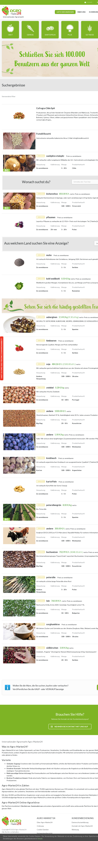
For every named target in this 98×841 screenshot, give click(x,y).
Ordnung (40, 826)
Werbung (75, 830)
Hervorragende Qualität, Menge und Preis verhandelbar (57, 345)
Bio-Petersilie (41, 509)
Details (40, 839)
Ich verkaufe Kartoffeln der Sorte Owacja (51, 486)
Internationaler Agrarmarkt (13, 17)
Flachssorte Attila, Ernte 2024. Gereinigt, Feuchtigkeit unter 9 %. (60, 605)
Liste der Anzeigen (65, 12)
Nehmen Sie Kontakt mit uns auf (71, 726)
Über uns (81, 12)
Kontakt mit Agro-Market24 (82, 826)
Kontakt (89, 2)
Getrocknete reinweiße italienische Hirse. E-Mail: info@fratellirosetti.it (62, 138)
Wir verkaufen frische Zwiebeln (48, 392)
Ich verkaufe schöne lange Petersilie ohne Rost (53, 581)
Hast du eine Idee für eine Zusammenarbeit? (1, 358)
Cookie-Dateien (43, 830)
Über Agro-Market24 (44, 822)
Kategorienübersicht (44, 833)
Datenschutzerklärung (80, 822)
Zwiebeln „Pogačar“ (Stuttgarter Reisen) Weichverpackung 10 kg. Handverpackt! (66, 652)
